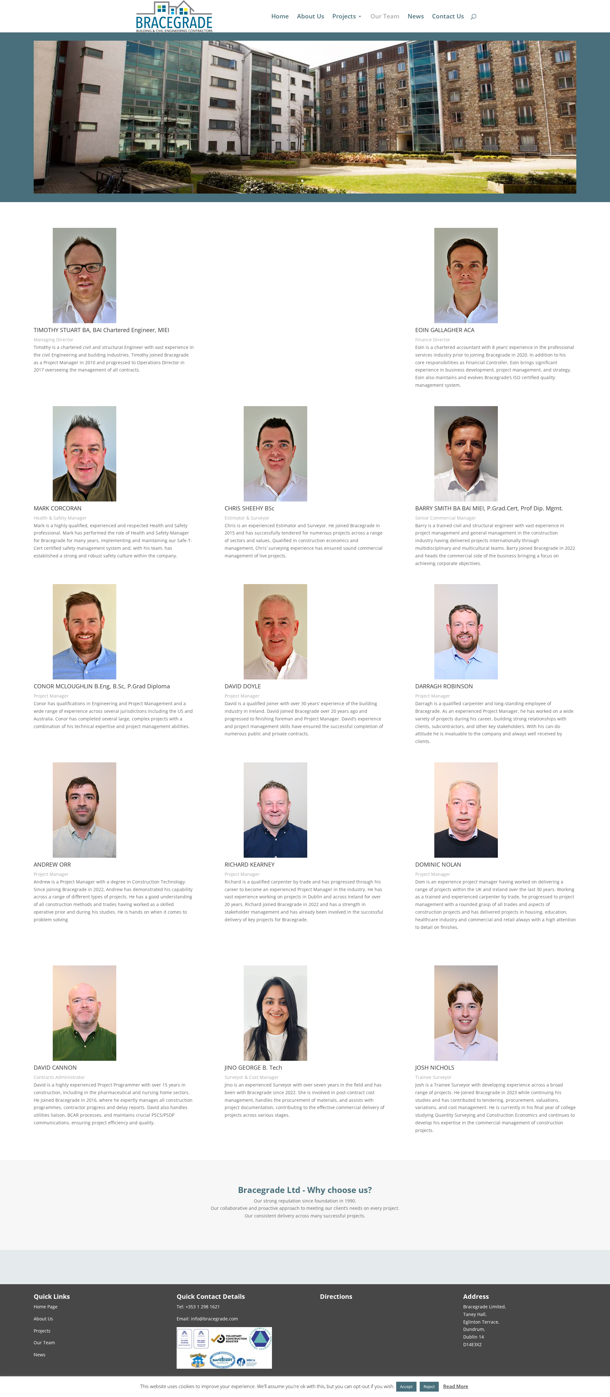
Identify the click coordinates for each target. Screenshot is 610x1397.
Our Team (384, 17)
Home (280, 17)
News (416, 17)
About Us (310, 17)
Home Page (46, 1307)
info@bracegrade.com (214, 1319)
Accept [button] (406, 1386)
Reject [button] (429, 1386)
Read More (455, 1386)
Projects (344, 17)
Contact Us (448, 17)
